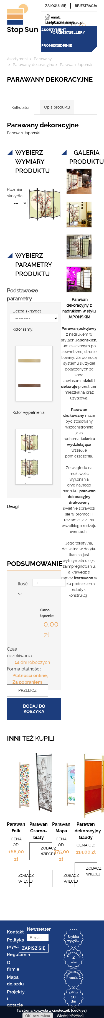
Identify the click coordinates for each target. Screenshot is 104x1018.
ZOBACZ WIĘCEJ (16, 881)
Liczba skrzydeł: (27, 298)
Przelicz (27, 695)
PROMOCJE (73, 32)
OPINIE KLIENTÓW (92, 34)
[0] (95, 22)
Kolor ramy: (22, 316)
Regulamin (18, 957)
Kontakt (15, 935)
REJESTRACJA (86, 6)
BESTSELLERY (64, 32)
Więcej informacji (70, 1016)
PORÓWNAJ (55, 32)
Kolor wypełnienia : (29, 399)
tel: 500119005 (62, 22)
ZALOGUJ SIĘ (55, 6)
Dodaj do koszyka (34, 712)
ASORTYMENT (45, 32)
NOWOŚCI (83, 32)
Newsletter (38, 932)
